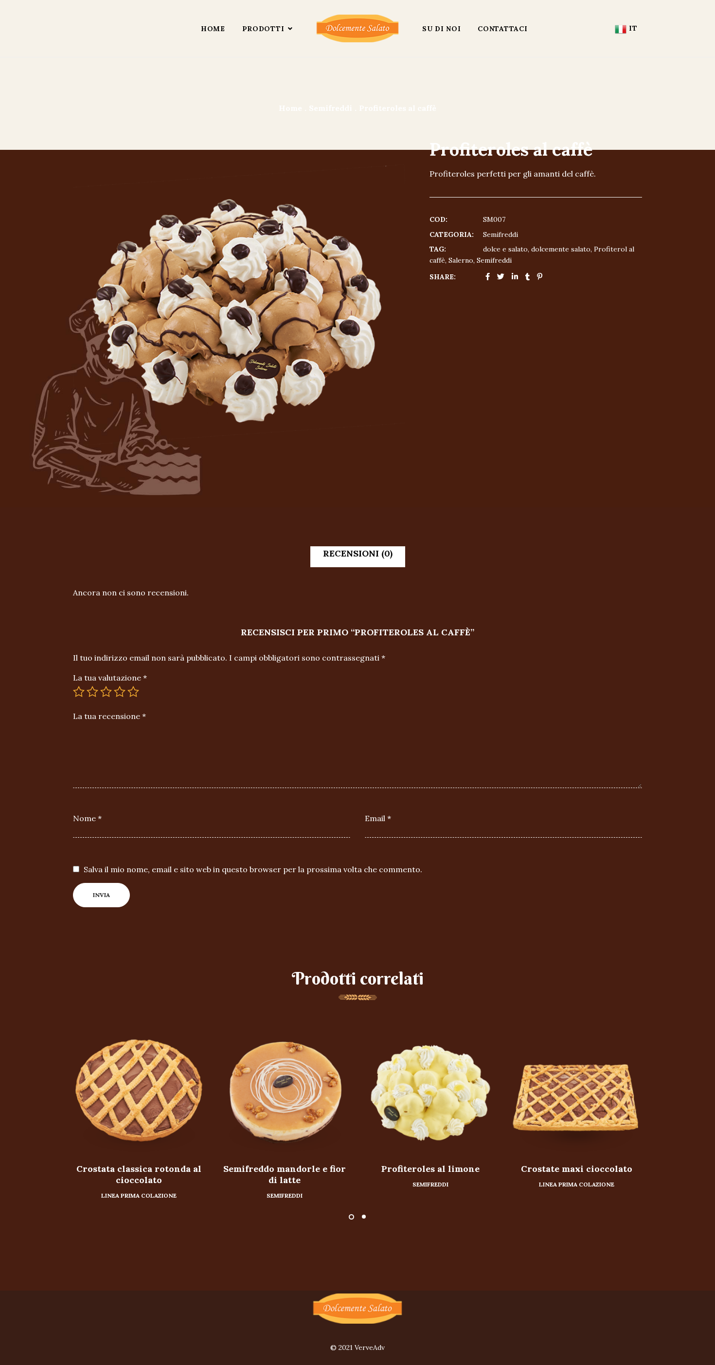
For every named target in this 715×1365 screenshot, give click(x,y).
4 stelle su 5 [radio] (119, 692)
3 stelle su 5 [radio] (106, 692)
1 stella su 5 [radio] (79, 692)
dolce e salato (505, 249)
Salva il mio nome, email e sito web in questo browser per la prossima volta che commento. (253, 869)
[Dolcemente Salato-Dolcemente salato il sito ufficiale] (357, 28)
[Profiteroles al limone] (430, 1090)
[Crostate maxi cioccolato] (576, 1090)
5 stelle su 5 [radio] (133, 692)
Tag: (437, 249)
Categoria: (451, 234)
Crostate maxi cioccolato (576, 1168)
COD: (438, 219)
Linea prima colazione (139, 1195)
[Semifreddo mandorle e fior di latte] (284, 1090)
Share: (442, 276)
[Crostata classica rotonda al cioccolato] (138, 1090)
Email (378, 818)
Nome (87, 818)
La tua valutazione (110, 677)
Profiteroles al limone (430, 1168)
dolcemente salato (560, 249)
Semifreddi (500, 234)
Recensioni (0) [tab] (358, 553)
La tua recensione (109, 716)
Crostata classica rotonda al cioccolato (138, 1174)
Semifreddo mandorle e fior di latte (284, 1174)
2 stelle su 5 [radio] (92, 692)
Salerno (460, 260)
